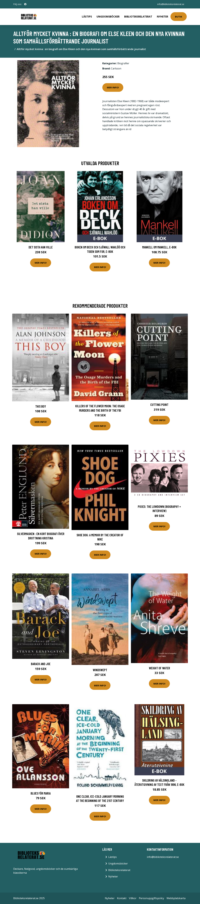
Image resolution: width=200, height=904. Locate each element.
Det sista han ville (41, 247)
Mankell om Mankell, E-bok (159, 247)
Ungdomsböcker (108, 16)
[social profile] (25, 4)
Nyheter (162, 16)
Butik (178, 16)
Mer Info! (113, 87)
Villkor (132, 898)
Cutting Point (159, 405)
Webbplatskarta (176, 898)
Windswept (100, 670)
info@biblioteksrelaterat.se (170, 4)
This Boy (40, 406)
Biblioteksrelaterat (138, 16)
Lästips (87, 16)
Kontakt (121, 898)
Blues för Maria (41, 793)
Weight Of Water (159, 668)
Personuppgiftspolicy (151, 898)
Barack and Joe (40, 664)
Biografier (123, 63)
